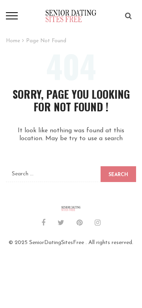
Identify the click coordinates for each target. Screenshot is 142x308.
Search (118, 175)
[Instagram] (98, 223)
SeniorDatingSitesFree (56, 243)
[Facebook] (43, 223)
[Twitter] (61, 223)
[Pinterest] (79, 223)
